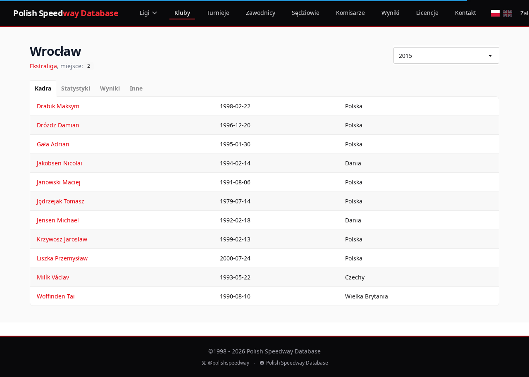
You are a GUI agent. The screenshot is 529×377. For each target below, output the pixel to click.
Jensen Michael (58, 220)
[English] (507, 13)
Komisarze (350, 13)
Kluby (182, 13)
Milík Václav (53, 277)
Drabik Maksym (58, 106)
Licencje (427, 13)
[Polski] (495, 13)
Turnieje (218, 13)
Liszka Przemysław (62, 258)
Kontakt (465, 13)
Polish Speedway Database (297, 363)
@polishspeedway (228, 363)
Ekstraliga (43, 66)
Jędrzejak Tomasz (60, 201)
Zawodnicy (260, 13)
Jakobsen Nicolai (59, 163)
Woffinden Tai (56, 296)
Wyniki (390, 13)
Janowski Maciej (59, 182)
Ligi (145, 13)
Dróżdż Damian (58, 125)
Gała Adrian (53, 144)
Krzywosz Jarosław (62, 239)
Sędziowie (305, 13)
